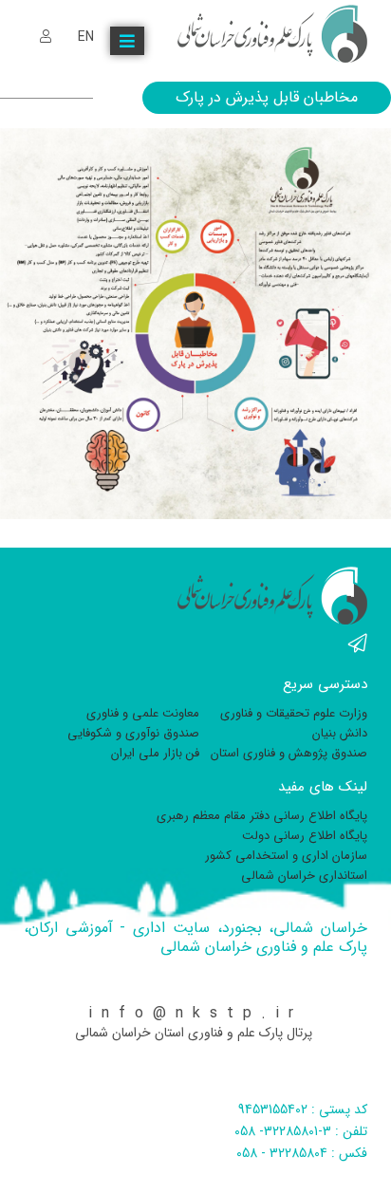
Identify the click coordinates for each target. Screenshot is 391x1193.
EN (86, 37)
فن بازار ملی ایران (155, 753)
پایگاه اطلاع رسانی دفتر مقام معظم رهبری (262, 816)
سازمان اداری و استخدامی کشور (286, 855)
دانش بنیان (339, 733)
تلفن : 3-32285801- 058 (300, 1131)
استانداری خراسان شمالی (304, 875)
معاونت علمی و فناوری (142, 713)
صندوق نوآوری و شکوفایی (133, 733)
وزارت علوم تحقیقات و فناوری (293, 713)
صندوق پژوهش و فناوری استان (289, 753)
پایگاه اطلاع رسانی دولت (304, 836)
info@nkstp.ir (195, 1013)
